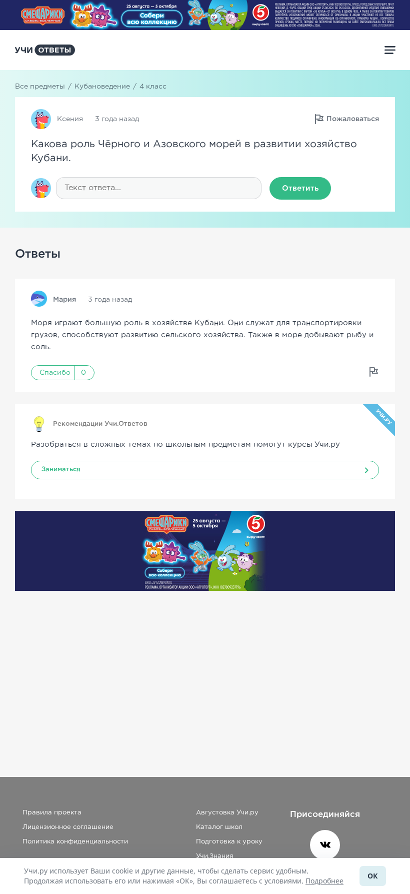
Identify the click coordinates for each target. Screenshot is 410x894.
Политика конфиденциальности (75, 841)
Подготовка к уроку (229, 841)
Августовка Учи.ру (227, 812)
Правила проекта (52, 812)
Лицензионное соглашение (68, 827)
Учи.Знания (215, 856)
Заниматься (61, 469)
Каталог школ (219, 827)
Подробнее (325, 880)
